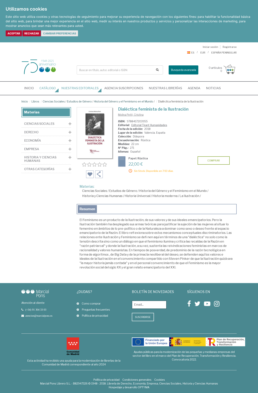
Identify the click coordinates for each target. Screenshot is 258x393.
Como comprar (91, 303)
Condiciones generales (136, 379)
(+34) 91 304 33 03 (35, 309)
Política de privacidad (95, 315)
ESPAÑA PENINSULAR (224, 52)
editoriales (80, 88)
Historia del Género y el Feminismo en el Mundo (123, 101)
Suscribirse (143, 317)
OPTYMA (143, 387)
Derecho (31, 132)
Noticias (213, 88)
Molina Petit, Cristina (131, 114)
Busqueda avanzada (183, 69)
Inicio (30, 88)
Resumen (87, 209)
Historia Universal (137, 196)
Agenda (194, 88)
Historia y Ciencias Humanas (102, 196)
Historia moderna (165, 196)
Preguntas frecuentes (96, 309)
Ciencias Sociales (54, 101)
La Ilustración (189, 196)
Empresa (31, 149)
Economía (32, 140)
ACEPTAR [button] (14, 33)
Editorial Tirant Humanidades (149, 125)
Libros (35, 101)
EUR (202, 52)
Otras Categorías (39, 169)
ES (192, 52)
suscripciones (123, 88)
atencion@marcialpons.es (38, 315)
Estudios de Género (79, 101)
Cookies (159, 379)
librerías (165, 88)
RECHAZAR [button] (31, 33)
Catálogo (47, 88)
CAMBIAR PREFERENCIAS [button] (59, 33)
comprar (213, 160)
